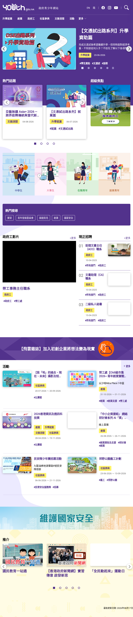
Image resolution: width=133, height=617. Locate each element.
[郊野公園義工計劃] (82, 465)
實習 (9, 217)
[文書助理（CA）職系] (119, 279)
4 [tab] (101, 68)
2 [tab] (89, 68)
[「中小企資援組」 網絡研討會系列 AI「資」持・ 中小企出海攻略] (82, 420)
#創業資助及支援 (107, 442)
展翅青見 (43, 217)
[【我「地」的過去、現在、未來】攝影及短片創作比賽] (17, 379)
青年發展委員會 (25, 217)
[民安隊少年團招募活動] (17, 465)
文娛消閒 (59, 18)
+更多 (73, 238)
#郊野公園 (112, 480)
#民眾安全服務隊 (42, 487)
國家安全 (68, 217)
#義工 (102, 480)
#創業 (102, 400)
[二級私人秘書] (119, 308)
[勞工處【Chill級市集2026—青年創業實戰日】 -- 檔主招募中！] (82, 379)
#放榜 (105, 63)
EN (88, 7)
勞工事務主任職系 (16, 288)
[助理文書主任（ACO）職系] (119, 250)
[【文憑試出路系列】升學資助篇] (39, 49)
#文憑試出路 (66, 128)
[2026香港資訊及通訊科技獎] (17, 420)
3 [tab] (95, 68)
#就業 (53, 128)
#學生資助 (85, 63)
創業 (19, 18)
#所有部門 (90, 265)
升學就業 (7, 18)
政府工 (31, 18)
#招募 (56, 487)
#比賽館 (38, 397)
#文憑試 (96, 63)
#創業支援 (112, 400)
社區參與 (45, 18)
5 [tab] (107, 68)
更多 (81, 18)
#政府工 (7, 301)
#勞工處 (18, 301)
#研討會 (122, 442)
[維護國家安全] (66, 518)
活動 (72, 18)
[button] (103, 8)
